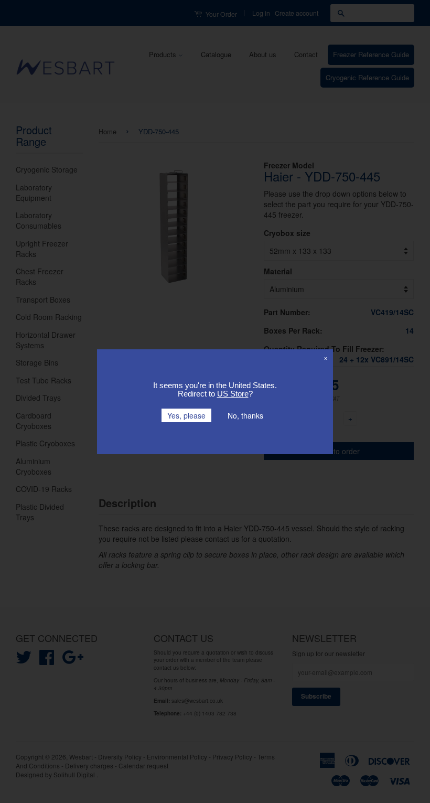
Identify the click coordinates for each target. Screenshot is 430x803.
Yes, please (186, 415)
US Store (233, 393)
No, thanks (245, 415)
